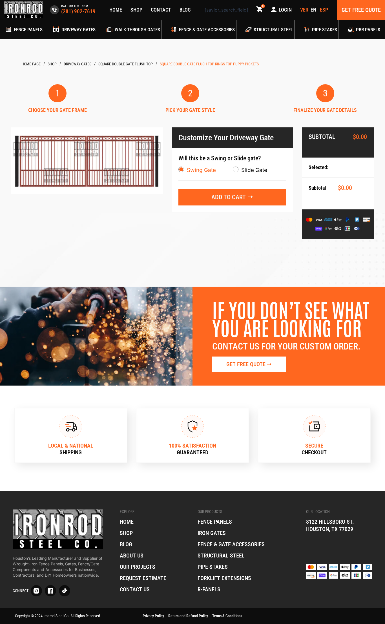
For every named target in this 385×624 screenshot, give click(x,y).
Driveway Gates (77, 64)
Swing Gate (201, 170)
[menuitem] (314, 10)
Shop (136, 10)
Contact (161, 10)
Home (115, 10)
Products (52, 64)
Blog (185, 10)
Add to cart (228, 197)
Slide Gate (254, 170)
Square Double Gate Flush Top (125, 64)
